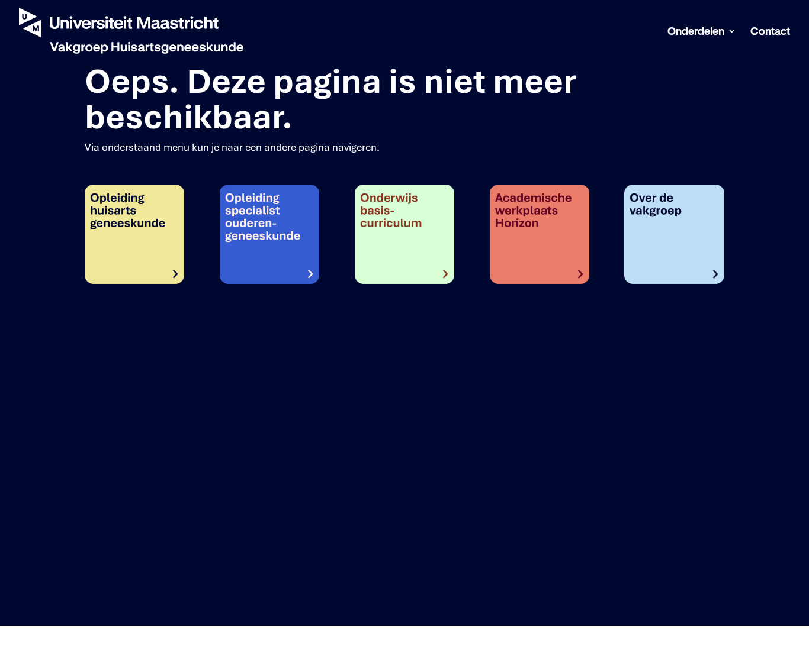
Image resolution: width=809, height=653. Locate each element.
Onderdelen (695, 32)
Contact (770, 32)
